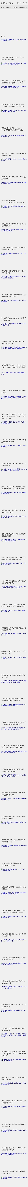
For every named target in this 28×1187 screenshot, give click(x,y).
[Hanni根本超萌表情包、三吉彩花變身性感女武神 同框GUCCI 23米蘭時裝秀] (14, 594)
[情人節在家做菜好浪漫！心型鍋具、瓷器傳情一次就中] (14, 641)
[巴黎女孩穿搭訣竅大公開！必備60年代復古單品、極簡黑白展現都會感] (14, 547)
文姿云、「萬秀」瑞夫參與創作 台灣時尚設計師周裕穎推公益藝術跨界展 (13, 911)
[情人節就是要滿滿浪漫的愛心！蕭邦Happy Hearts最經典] (14, 759)
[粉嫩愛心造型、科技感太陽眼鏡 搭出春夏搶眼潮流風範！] (14, 214)
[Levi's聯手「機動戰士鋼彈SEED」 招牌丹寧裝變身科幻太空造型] (14, 284)
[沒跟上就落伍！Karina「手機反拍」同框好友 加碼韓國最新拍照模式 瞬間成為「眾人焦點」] (14, 404)
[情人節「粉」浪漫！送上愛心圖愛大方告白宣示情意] (14, 665)
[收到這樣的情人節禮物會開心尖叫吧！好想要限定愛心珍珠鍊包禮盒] (14, 688)
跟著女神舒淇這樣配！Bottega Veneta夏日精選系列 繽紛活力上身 (12, 129)
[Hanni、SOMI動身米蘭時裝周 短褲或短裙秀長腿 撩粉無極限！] (14, 237)
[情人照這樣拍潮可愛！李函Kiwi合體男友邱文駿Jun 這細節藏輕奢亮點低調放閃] (14, 355)
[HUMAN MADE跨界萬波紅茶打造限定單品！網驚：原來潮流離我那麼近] (14, 735)
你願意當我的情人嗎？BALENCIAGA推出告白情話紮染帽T (13, 1149)
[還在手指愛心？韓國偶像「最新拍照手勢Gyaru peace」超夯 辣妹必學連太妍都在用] (14, 1041)
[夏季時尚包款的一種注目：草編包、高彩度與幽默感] (14, 453)
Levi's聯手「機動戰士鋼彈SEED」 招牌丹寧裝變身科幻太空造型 (13, 295)
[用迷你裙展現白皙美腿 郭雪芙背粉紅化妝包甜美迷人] (14, 1018)
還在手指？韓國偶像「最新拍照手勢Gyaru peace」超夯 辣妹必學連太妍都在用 (13, 1054)
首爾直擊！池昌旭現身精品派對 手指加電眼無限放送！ (13, 441)
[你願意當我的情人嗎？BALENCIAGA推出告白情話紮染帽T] (14, 1138)
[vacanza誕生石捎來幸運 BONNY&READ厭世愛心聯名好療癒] (14, 190)
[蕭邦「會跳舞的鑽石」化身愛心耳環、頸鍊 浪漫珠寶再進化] (14, 47)
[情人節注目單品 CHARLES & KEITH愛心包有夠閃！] (14, 166)
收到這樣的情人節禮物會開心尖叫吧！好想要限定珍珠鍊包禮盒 (13, 700)
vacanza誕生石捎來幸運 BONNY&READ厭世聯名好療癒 (12, 201)
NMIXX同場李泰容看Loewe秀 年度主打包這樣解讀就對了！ (13, 582)
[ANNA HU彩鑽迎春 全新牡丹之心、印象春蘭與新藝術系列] (14, 1090)
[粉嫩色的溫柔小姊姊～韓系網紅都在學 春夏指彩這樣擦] (14, 524)
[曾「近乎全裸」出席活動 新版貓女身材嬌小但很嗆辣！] (14, 1114)
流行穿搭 (15, 7)
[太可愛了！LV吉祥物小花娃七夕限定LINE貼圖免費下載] (14, 331)
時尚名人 (8, 7)
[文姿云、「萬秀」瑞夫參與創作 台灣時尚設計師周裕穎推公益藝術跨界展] (14, 900)
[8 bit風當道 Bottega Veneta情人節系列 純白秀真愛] (14, 308)
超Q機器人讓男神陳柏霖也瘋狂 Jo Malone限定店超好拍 (12, 864)
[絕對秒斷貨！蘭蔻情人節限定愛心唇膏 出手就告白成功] (14, 1161)
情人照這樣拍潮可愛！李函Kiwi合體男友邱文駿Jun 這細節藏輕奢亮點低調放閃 (13, 367)
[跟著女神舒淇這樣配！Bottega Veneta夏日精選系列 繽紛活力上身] (14, 118)
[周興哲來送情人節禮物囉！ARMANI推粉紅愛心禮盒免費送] (14, 782)
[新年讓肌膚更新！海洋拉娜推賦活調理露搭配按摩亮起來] (14, 806)
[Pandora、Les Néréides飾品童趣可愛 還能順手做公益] (14, 143)
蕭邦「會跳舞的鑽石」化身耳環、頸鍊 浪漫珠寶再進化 (13, 58)
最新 (2, 7)
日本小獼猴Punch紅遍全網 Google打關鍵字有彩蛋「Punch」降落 (13, 82)
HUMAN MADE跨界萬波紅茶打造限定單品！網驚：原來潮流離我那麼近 (13, 747)
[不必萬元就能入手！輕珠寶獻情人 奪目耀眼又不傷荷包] (14, 618)
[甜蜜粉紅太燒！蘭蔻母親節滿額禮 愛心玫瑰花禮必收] (14, 971)
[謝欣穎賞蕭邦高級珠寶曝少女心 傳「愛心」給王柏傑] (14, 994)
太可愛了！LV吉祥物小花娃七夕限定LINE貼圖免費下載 (12, 343)
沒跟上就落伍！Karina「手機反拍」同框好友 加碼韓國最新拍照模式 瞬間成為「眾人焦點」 (13, 416)
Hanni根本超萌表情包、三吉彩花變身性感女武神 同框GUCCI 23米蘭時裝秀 (13, 605)
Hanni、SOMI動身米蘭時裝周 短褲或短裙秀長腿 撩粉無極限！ (13, 248)
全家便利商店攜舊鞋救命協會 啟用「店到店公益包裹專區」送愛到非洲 (12, 105)
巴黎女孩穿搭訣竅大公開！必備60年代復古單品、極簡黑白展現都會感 (13, 558)
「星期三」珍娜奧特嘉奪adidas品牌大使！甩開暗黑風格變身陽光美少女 (13, 723)
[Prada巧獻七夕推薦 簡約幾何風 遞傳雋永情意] (14, 380)
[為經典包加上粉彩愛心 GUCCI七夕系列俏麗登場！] (14, 877)
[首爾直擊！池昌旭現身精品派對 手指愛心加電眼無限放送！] (14, 429)
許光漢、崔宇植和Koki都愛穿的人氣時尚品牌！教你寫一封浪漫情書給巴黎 (13, 488)
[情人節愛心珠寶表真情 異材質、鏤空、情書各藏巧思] (14, 261)
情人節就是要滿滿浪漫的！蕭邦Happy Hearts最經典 (12, 770)
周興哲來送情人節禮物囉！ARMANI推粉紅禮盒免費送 (13, 794)
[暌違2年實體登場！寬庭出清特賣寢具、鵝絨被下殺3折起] (14, 830)
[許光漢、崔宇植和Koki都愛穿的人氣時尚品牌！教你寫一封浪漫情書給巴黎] (14, 477)
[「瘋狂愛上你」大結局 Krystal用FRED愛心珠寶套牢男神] (14, 947)
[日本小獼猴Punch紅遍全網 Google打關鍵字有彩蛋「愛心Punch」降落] (14, 71)
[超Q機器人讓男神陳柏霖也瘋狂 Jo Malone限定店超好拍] (14, 853)
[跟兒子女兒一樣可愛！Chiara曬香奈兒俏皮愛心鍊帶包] (14, 1067)
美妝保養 (22, 7)
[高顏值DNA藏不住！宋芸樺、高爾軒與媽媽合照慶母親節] (14, 500)
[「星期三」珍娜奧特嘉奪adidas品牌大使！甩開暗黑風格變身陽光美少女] (14, 712)
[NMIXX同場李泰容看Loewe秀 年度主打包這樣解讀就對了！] (14, 571)
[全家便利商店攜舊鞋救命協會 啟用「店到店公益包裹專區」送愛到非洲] (14, 94)
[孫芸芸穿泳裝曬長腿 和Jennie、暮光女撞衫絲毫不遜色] (14, 924)
